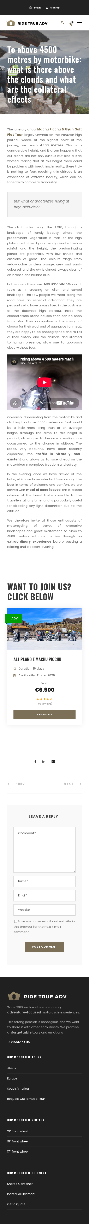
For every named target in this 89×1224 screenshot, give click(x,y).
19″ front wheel (17, 1141)
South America (18, 1089)
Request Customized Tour (26, 1099)
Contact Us (20, 1042)
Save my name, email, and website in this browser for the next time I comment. (44, 926)
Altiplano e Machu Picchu (37, 659)
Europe (12, 1078)
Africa (11, 1068)
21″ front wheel (17, 1131)
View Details (44, 714)
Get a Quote (16, 1204)
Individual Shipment (21, 1194)
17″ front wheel (17, 1151)
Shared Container (20, 1184)
